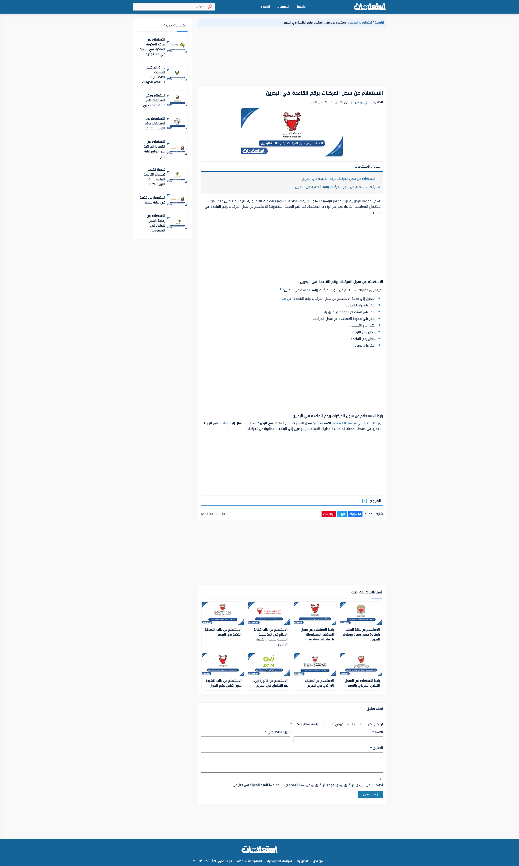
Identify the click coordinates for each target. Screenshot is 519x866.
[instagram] (207, 861)
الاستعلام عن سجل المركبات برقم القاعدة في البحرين (341, 179)
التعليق (376, 748)
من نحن (318, 861)
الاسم (377, 732)
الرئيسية (301, 7)
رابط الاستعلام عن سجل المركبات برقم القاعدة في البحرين (337, 187)
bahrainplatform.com (344, 423)
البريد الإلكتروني (277, 732)
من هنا (286, 298)
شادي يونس (363, 102)
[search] (208, 6)
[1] (281, 288)
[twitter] (200, 861)
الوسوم (265, 7)
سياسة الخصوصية (279, 861)
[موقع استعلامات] (370, 6)
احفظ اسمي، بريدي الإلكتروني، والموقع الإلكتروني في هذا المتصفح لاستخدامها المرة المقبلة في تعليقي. (307, 785)
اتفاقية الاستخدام (249, 861)
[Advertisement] (292, 58)
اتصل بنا (302, 861)
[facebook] (193, 861)
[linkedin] (214, 861)
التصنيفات (283, 7)
